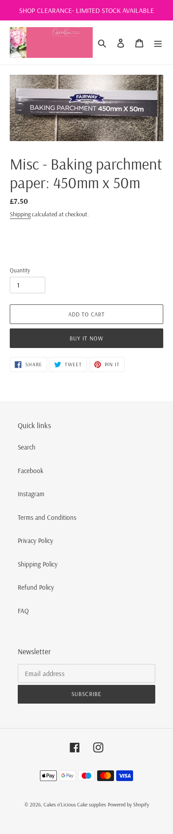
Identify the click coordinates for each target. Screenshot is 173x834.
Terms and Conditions (47, 517)
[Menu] (158, 42)
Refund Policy (36, 587)
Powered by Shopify (128, 804)
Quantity (20, 270)
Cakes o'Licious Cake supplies (74, 804)
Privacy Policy (35, 540)
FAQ (23, 611)
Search (26, 447)
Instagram (31, 494)
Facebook (30, 470)
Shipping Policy (38, 564)
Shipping (20, 214)
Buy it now (86, 338)
